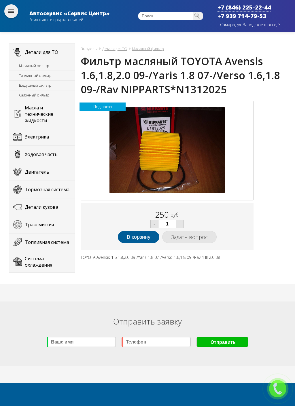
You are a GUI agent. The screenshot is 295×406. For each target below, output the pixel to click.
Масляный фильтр (34, 65)
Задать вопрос (189, 237)
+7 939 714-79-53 (242, 16)
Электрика (37, 137)
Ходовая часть (41, 154)
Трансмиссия (39, 224)
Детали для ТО (41, 52)
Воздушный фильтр (35, 85)
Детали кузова (41, 207)
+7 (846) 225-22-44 (244, 7)
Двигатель (37, 172)
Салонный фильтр (34, 95)
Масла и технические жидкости (39, 114)
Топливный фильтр (35, 75)
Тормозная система (47, 189)
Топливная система (47, 242)
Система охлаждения (38, 261)
